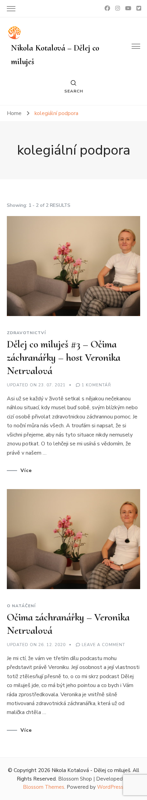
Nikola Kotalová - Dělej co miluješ (91, 770)
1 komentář (96, 385)
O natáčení (21, 605)
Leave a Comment (103, 644)
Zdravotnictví (26, 332)
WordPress (110, 787)
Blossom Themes (43, 787)
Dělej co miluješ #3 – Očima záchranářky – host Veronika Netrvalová (63, 357)
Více (26, 470)
